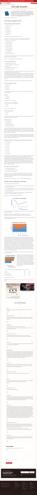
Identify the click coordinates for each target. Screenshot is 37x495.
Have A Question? (32, 486)
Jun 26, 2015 (32, 371)
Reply (7, 321)
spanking (9, 171)
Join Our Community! (32, 487)
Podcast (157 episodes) (17, 485)
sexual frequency (25, 279)
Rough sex (22, 279)
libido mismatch (16, 279)
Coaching (11, 4)
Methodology (24, 489)
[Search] (28, 3)
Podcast (6, 4)
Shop (13, 4)
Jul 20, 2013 (32, 315)
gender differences (10, 279)
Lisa (12, 315)
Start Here (1, 4)
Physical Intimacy (23, 9)
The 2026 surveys (24, 488)
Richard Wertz (13, 422)
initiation (13, 279)
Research (8, 4)
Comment (7, 449)
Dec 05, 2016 (32, 422)
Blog (3, 4)
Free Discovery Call (34, 3)
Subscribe (31, 472)
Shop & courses (17, 486)
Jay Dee (18, 9)
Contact (31, 488)
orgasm (20, 279)
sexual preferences (30, 279)
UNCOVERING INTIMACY (5, 483)
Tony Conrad (13, 371)
